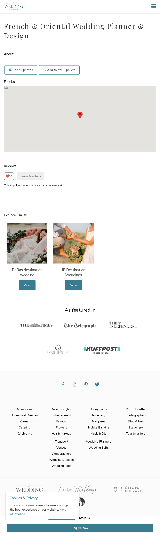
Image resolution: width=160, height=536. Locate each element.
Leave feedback (30, 176)
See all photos (22, 70)
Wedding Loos (61, 466)
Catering (24, 427)
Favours (61, 421)
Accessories (24, 409)
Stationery (135, 427)
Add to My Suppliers (61, 70)
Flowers (61, 427)
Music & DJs (99, 433)
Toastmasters (135, 433)
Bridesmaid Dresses (24, 415)
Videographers (61, 454)
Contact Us (83, 518)
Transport (61, 441)
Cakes (24, 421)
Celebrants (24, 433)
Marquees (98, 421)
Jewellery (98, 415)
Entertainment (61, 415)
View (27, 285)
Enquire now (80, 528)
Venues (61, 447)
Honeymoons (99, 409)
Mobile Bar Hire (98, 427)
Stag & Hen (136, 421)
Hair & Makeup (61, 433)
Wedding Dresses (61, 460)
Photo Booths (135, 409)
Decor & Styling (61, 409)
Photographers (135, 415)
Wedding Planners (98, 441)
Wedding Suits (99, 447)
